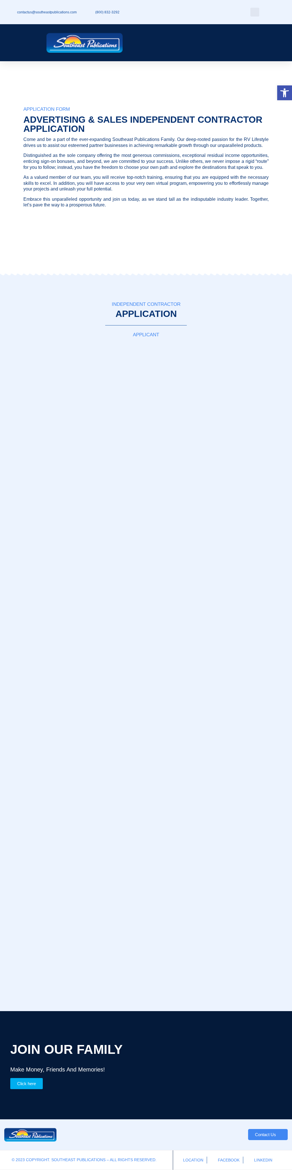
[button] (284, 92)
